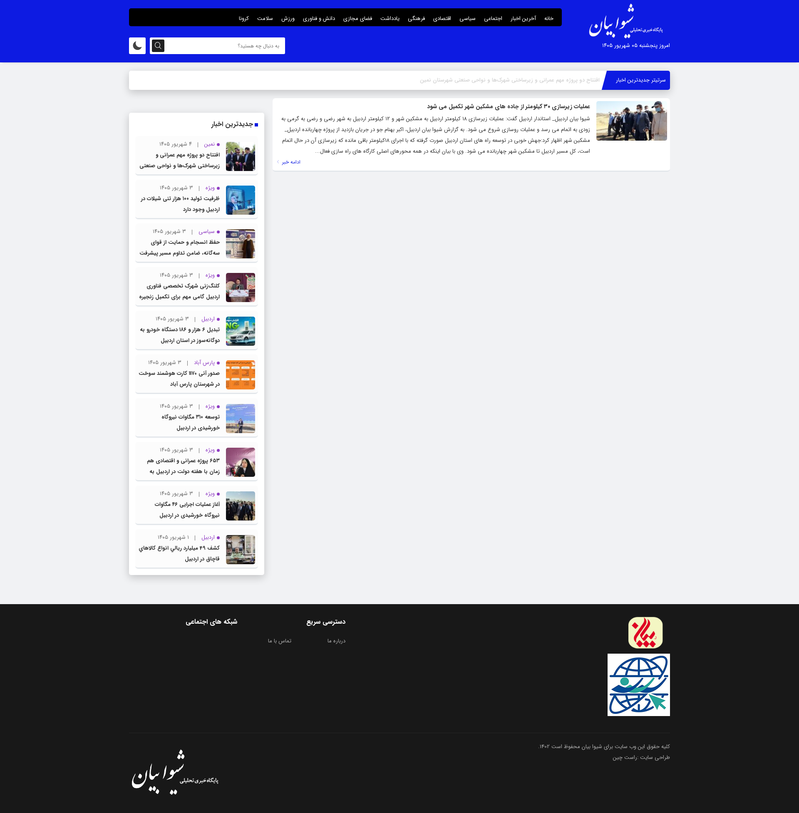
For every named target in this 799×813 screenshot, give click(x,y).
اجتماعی (493, 18)
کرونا (244, 18)
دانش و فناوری (319, 18)
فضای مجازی (357, 18)
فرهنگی (416, 18)
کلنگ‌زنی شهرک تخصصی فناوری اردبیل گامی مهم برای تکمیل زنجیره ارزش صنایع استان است (179, 297)
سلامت (265, 18)
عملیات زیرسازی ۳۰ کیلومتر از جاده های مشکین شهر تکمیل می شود (508, 106)
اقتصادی (442, 18)
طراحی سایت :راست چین (641, 757)
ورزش (288, 18)
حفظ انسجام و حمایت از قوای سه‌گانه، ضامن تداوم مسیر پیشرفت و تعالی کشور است (179, 253)
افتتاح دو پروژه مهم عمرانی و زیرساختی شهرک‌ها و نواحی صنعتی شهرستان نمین (179, 166)
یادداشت (390, 18)
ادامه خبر (290, 162)
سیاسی (467, 18)
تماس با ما (279, 641)
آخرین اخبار (523, 18)
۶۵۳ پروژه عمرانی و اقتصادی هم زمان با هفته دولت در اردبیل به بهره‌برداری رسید (183, 471)
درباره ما (336, 641)
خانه (548, 18)
